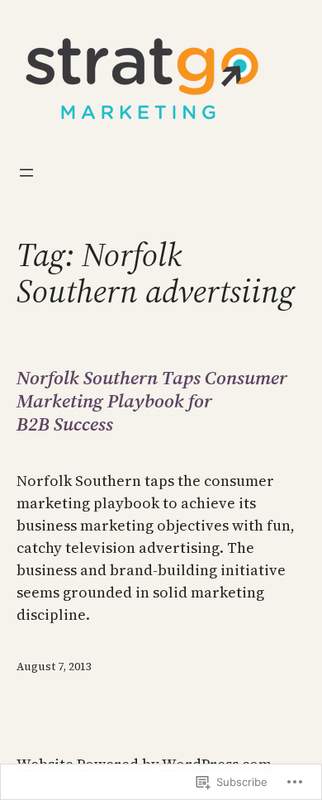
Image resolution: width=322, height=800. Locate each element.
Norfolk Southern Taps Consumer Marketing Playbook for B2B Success (152, 401)
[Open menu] (26, 173)
